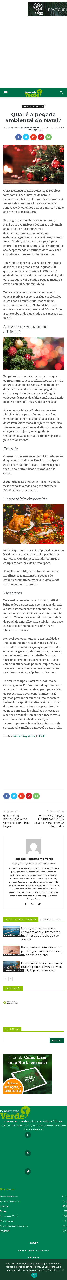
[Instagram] (33, 904)
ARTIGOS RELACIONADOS (20, 919)
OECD (41, 736)
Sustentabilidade (33, 107)
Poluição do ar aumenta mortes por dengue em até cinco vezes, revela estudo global (42, 951)
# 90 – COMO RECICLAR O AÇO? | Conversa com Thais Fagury (16, 821)
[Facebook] (26, 904)
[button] (61, 92)
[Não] (63, 1269)
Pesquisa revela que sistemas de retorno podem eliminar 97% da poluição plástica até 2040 (42, 967)
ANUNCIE (33, 1257)
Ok (34, 1275)
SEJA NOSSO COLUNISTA (33, 1250)
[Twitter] (40, 904)
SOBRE (33, 1243)
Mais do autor (50, 919)
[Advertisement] (33, 53)
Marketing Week (24, 736)
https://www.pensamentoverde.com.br (33, 863)
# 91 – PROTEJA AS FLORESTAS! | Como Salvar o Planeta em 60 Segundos (49, 821)
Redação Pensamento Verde (23, 128)
